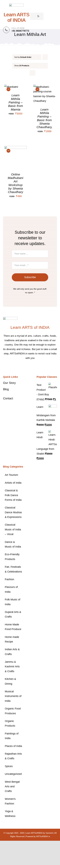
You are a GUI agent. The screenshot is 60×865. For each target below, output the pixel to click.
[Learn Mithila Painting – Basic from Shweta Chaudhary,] (44, 86)
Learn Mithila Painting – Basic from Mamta (15, 102)
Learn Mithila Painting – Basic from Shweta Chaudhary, (44, 118)
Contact (8, 398)
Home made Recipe (12, 639)
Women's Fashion (10, 801)
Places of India (13, 746)
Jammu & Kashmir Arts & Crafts (12, 666)
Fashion (9, 579)
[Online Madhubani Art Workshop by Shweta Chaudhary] (15, 148)
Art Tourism (11, 474)
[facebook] (23, 367)
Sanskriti (49, 833)
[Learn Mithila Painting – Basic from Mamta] (11, 86)
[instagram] (32, 367)
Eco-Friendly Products (12, 556)
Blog (6, 389)
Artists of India (13, 482)
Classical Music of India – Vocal (13, 529)
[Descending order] (45, 57)
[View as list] (32, 73)
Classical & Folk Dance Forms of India (13, 495)
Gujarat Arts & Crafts (13, 614)
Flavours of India (11, 589)
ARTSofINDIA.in (43, 836)
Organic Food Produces (13, 711)
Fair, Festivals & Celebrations (13, 569)
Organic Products (10, 723)
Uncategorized (13, 773)
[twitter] (28, 367)
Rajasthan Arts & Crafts (13, 756)
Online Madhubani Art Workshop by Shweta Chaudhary (15, 183)
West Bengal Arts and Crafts (12, 786)
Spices (9, 766)
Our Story (9, 382)
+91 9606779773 (20, 31)
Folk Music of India (12, 602)
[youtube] (37, 367)
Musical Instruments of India (13, 696)
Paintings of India (11, 736)
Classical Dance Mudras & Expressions (13, 512)
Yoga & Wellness (10, 813)
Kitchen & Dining (10, 681)
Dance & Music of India (13, 544)
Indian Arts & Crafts (12, 651)
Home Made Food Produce (13, 627)
